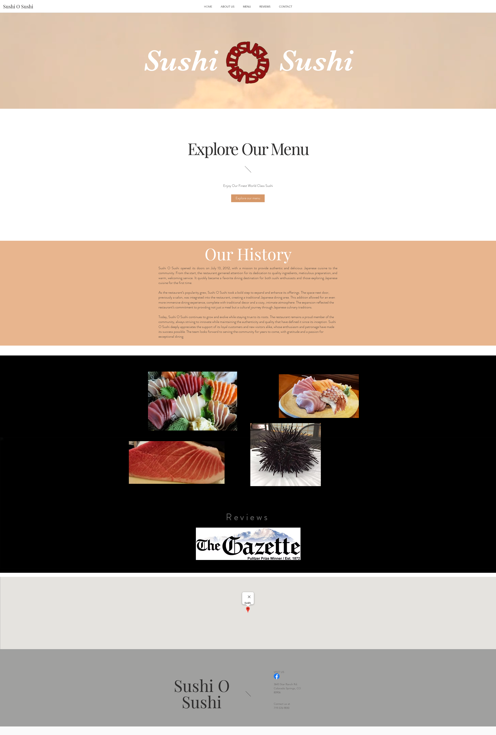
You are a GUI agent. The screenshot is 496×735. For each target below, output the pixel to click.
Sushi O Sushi (202, 693)
